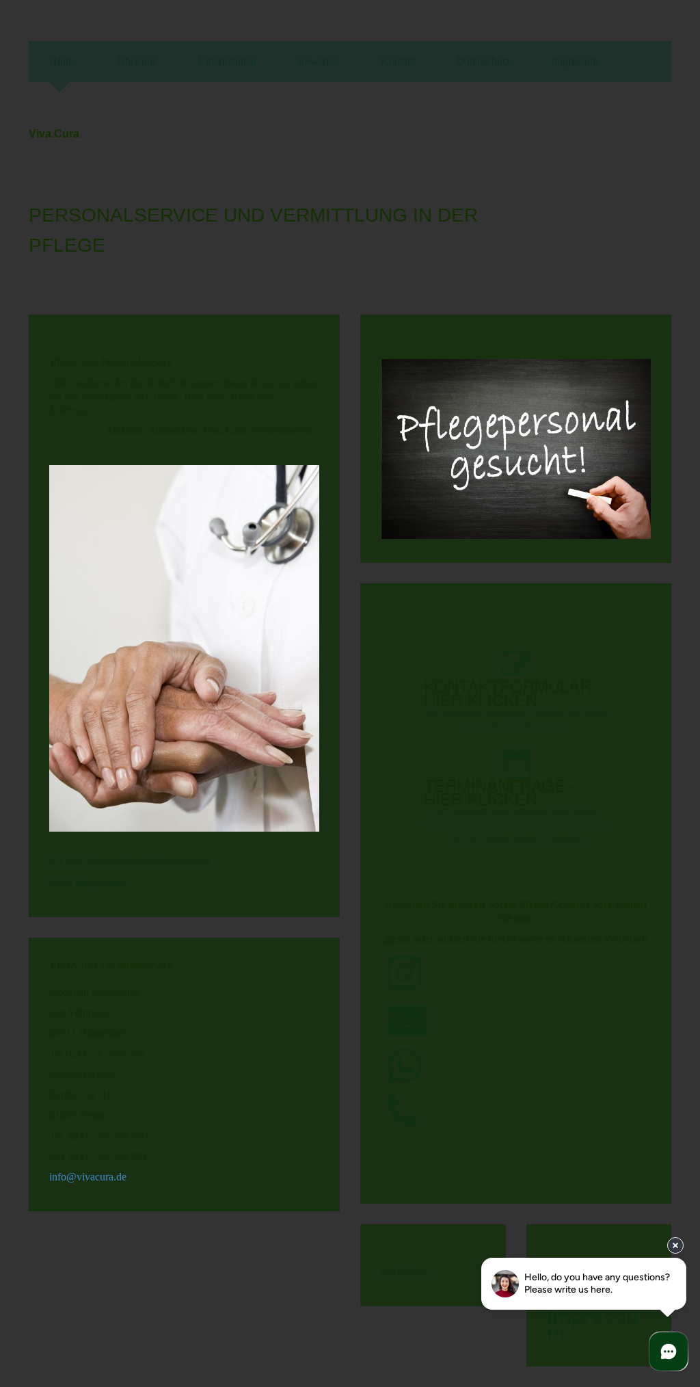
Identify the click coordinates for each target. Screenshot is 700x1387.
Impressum (574, 61)
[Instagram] (405, 973)
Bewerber (318, 61)
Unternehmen (227, 61)
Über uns (137, 61)
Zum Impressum (87, 882)
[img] (596, 195)
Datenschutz (483, 61)
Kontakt (398, 61)
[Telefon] (403, 1113)
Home (62, 61)
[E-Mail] (407, 1020)
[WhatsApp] (405, 1066)
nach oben (405, 1272)
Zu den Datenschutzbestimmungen (130, 862)
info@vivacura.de (87, 1177)
